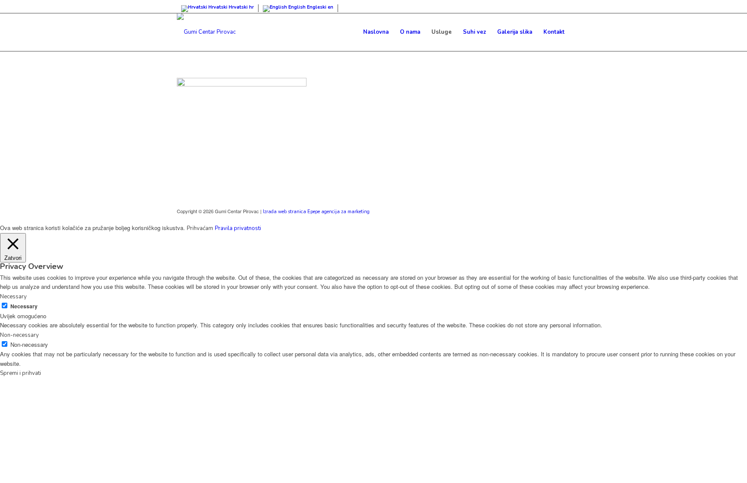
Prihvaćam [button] (200, 228)
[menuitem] (376, 32)
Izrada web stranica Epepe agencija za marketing (316, 211)
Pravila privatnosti (238, 228)
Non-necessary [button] (19, 335)
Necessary (24, 306)
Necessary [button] (13, 297)
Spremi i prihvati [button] (20, 373)
